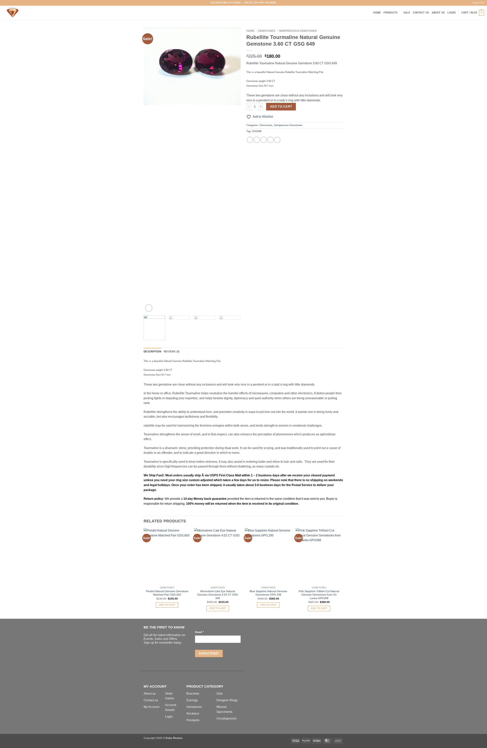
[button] (476, 2)
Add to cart (281, 106)
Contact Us (421, 12)
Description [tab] (152, 351)
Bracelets (192, 693)
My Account (151, 706)
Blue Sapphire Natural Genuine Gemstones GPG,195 (268, 593)
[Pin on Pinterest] (270, 140)
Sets (219, 693)
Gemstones (266, 30)
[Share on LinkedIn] (277, 140)
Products (391, 12)
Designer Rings (227, 700)
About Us (438, 12)
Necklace (192, 713)
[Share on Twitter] (257, 140)
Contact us (151, 700)
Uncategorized (226, 718)
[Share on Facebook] (250, 140)
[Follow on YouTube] (26, 3)
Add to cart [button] (167, 605)
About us (150, 693)
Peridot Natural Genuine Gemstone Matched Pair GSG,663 (167, 593)
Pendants (192, 720)
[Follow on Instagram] (8, 3)
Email (199, 632)
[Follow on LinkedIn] (23, 3)
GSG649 (256, 131)
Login (169, 716)
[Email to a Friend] (263, 140)
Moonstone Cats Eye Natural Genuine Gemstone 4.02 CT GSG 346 (217, 595)
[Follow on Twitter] (12, 3)
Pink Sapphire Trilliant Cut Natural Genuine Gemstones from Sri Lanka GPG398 (319, 595)
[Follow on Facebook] (5, 3)
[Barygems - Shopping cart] (22, 13)
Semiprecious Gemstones (298, 30)
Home (377, 12)
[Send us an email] (15, 3)
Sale (406, 12)
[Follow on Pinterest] (19, 3)
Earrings (192, 700)
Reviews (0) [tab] (172, 351)
